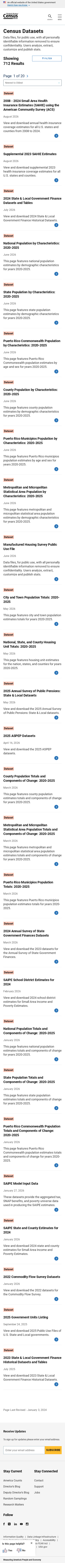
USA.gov (42, 1546)
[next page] (27, 76)
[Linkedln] (15, 1524)
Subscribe (53, 1450)
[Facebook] (5, 1524)
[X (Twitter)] (9, 1524)
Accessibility (49, 1540)
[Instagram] (27, 1524)
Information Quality (13, 1536)
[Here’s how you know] (32, 4)
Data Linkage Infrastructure (41, 1536)
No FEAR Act (41, 1543)
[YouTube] (21, 1524)
